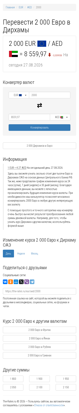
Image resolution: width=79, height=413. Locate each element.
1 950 (66, 378)
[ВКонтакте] (5, 281)
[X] (21, 281)
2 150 (66, 387)
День (8, 253)
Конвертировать (39, 127)
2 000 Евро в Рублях (39, 346)
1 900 (39, 378)
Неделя (21, 253)
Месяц (34, 253)
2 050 (13, 387)
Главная (10, 7)
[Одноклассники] (10, 281)
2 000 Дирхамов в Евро (40, 145)
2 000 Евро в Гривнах (39, 355)
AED (29, 7)
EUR (21, 7)
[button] (19, 95)
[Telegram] (32, 281)
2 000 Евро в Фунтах (39, 329)
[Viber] (26, 281)
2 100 (39, 387)
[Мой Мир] (16, 281)
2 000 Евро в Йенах (39, 338)
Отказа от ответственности (49, 405)
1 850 (13, 378)
